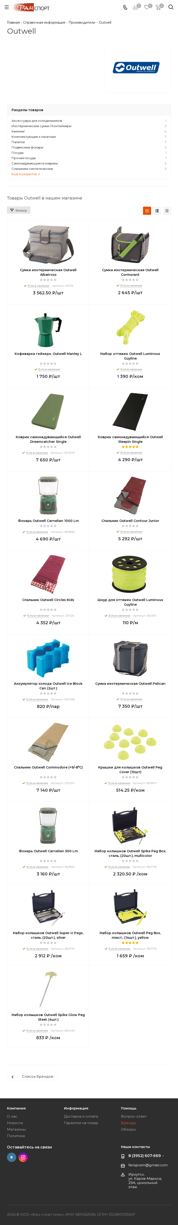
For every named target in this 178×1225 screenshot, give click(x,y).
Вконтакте (11, 1157)
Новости (15, 1123)
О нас (12, 1116)
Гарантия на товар (81, 1123)
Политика (16, 1136)
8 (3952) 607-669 (144, 1156)
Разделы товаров (27, 110)
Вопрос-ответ (134, 1116)
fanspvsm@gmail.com (148, 1165)
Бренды (128, 1123)
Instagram (23, 1157)
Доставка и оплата (81, 1116)
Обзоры (128, 1129)
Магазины (16, 1129)
